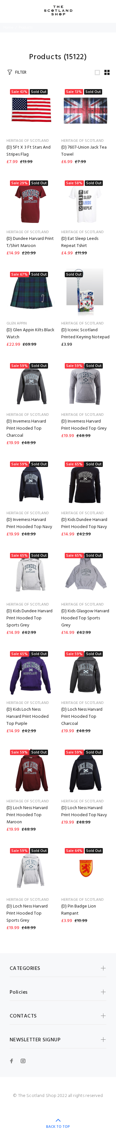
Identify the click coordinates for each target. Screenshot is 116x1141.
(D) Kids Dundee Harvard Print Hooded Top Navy (84, 523)
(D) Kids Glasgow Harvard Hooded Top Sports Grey (85, 618)
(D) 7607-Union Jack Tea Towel (84, 151)
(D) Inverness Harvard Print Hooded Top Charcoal (26, 428)
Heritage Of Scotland (27, 141)
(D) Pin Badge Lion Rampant (78, 910)
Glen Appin (16, 323)
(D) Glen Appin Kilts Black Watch (30, 333)
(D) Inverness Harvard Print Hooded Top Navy (29, 523)
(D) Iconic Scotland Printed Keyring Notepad (85, 333)
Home (8, 27)
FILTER (20, 72)
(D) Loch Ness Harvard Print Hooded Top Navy (84, 811)
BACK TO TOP (58, 1127)
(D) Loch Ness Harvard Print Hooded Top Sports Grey (27, 913)
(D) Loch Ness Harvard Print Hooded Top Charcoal (81, 716)
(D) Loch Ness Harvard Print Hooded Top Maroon (27, 815)
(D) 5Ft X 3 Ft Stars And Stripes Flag (28, 151)
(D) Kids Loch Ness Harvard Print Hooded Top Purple (27, 716)
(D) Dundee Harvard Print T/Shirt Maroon (30, 242)
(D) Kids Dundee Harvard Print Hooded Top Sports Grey (29, 618)
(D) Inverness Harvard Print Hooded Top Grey (84, 425)
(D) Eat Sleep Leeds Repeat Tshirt (79, 242)
